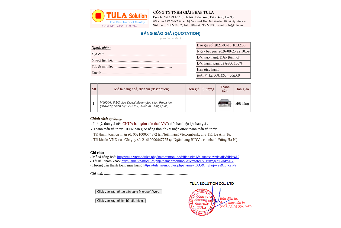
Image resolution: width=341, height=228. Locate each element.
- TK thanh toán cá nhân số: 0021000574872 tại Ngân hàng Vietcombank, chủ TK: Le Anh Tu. (161, 134)
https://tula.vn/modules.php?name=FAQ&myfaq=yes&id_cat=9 (189, 165)
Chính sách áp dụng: (106, 119)
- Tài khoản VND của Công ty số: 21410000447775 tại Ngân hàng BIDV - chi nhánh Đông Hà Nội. (165, 140)
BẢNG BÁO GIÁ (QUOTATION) (170, 33)
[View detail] (225, 109)
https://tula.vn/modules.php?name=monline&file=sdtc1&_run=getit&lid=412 (178, 161)
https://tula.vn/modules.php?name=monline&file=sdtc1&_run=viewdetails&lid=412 (178, 157)
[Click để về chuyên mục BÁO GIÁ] (120, 22)
